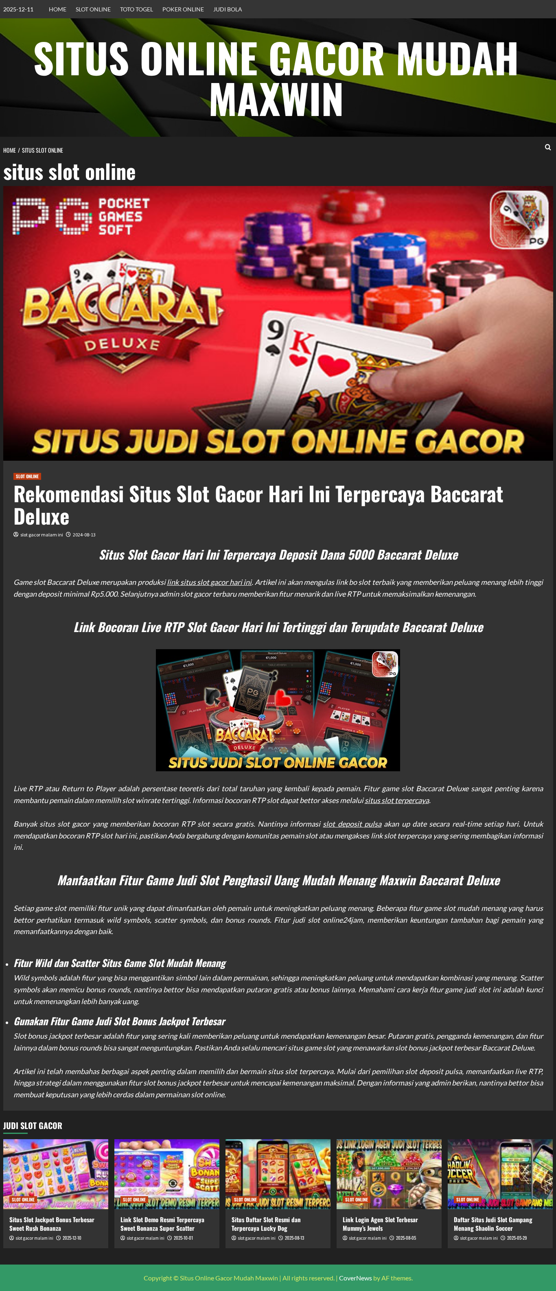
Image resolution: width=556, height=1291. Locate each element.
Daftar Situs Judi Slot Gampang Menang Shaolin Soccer (493, 1223)
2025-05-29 (517, 1237)
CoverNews (355, 1278)
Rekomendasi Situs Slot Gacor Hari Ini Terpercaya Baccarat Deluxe (258, 504)
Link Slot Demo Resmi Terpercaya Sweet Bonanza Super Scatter (162, 1223)
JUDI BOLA (227, 9)
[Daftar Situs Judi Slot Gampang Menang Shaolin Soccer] (500, 1174)
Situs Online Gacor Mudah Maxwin (276, 77)
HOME (57, 9)
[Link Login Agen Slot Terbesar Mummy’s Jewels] (389, 1174)
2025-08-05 (406, 1237)
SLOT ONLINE (93, 9)
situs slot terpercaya (397, 800)
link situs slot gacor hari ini (209, 582)
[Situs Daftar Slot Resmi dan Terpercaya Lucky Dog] (278, 1174)
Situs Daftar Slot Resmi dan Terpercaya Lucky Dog (266, 1223)
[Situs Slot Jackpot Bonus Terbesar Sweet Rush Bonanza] (55, 1174)
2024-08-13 (84, 535)
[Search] (548, 147)
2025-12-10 (72, 1237)
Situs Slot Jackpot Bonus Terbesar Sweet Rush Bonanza (51, 1223)
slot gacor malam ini (41, 535)
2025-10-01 (183, 1237)
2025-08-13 (294, 1237)
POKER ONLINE (183, 9)
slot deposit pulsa (352, 823)
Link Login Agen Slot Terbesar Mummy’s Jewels (380, 1223)
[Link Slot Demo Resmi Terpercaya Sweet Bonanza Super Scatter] (166, 1174)
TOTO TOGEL (136, 9)
